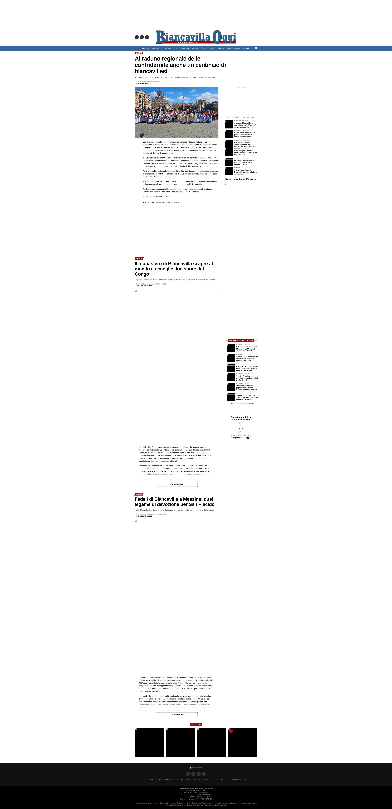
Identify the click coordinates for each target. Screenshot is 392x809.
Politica (155, 48)
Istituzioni (166, 48)
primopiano (160, 202)
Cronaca (145, 48)
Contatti (159, 780)
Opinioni (246, 48)
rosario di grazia (173, 202)
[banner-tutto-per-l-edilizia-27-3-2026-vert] (240, 179)
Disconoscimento (239, 780)
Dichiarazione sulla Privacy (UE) (199, 780)
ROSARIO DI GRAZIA (144, 83)
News (175, 48)
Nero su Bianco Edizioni (174, 780)
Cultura (195, 48)
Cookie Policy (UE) (222, 780)
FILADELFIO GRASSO (145, 286)
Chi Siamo (149, 780)
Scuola (221, 48)
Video (196, 53)
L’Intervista (184, 48)
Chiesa (212, 48)
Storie (204, 48)
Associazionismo (233, 48)
